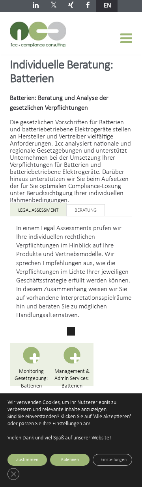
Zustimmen (27, 459)
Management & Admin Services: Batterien (72, 377)
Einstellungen (114, 459)
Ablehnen (70, 459)
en (107, 5)
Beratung (86, 210)
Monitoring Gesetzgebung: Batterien (31, 377)
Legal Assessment (38, 210)
